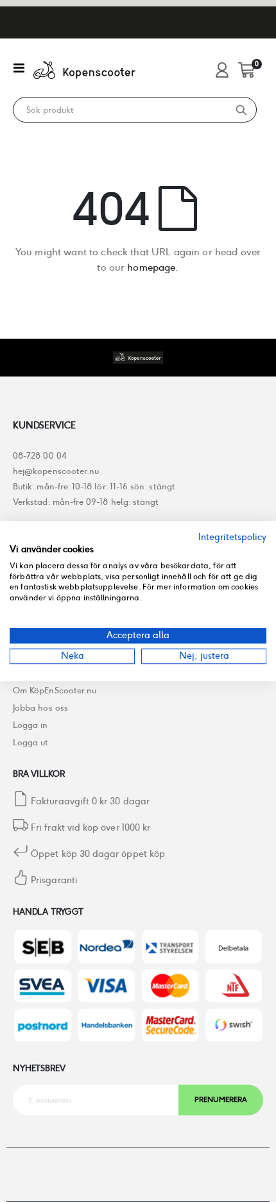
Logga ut (31, 742)
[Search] (241, 109)
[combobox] (120, 110)
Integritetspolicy (232, 537)
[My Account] (222, 71)
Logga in (30, 725)
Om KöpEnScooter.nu (54, 690)
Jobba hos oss (40, 707)
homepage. (152, 267)
